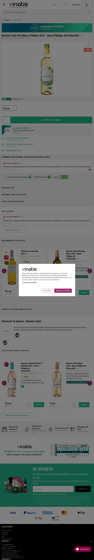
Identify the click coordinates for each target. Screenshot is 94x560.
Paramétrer (47, 291)
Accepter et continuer (63, 291)
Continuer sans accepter (29, 282)
